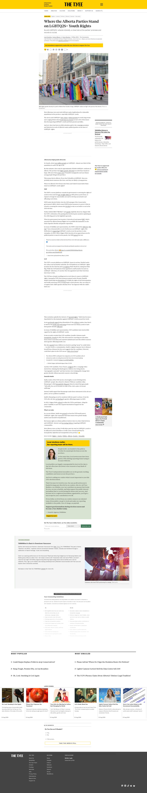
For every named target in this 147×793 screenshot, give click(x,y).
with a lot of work (72, 351)
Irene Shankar (66, 37)
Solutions (71, 11)
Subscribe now (86, 526)
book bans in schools (66, 120)
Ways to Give (32, 778)
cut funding (59, 399)
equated (51, 345)
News (46, 11)
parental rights (73, 317)
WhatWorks (50, 774)
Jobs (30, 771)
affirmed (59, 326)
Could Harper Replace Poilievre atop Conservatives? (34, 662)
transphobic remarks (50, 337)
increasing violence (68, 423)
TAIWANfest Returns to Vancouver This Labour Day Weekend (102, 132)
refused (60, 402)
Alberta (67, 16)
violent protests (73, 117)
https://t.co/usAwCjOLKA (67, 250)
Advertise (31, 769)
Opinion (49, 769)
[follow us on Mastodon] (53, 49)
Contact (31, 765)
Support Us (89, 11)
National (49, 765)
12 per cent (60, 173)
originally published (63, 40)
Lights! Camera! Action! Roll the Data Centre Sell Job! (98, 669)
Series (48, 771)
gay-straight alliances (64, 195)
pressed (64, 413)
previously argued (53, 322)
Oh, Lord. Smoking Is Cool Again (26, 675)
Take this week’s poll (67, 743)
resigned (70, 367)
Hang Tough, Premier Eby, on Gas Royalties (30, 669)
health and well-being (59, 324)
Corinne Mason (56, 37)
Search (98, 10)
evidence (77, 322)
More (79, 10)
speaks (68, 212)
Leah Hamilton (48, 37)
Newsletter (32, 760)
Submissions (32, 776)
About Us (31, 758)
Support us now (52, 516)
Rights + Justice (55, 16)
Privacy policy (47, 528)
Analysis (54, 11)
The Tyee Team (33, 762)
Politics (62, 16)
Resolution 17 (62, 280)
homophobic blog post (62, 384)
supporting (56, 231)
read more (99, 425)
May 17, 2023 (68, 363)
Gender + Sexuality (75, 16)
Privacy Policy (32, 774)
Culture (62, 11)
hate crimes (64, 117)
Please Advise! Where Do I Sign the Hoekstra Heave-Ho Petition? (103, 662)
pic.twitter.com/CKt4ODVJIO (54, 252)
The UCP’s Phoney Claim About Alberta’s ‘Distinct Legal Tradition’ (104, 675)
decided (67, 206)
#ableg (76, 250)
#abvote (80, 250)
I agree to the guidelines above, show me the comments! (68, 593)
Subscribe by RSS (69, 760)
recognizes (66, 266)
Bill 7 (83, 219)
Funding (31, 767)
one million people (60, 163)
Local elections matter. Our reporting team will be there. (60, 443)
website (43, 569)
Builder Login (68, 758)
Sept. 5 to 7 (57, 547)
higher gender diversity (67, 171)
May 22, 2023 (65, 255)
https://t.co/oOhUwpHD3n (66, 360)
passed (76, 235)
